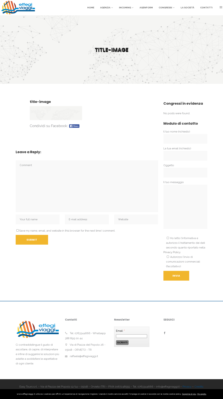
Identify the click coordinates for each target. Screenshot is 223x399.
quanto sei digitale (1, 391)
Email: (120, 330)
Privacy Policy (171, 252)
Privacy (187, 386)
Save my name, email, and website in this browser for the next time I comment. (67, 230)
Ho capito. (201, 394)
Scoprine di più (189, 394)
